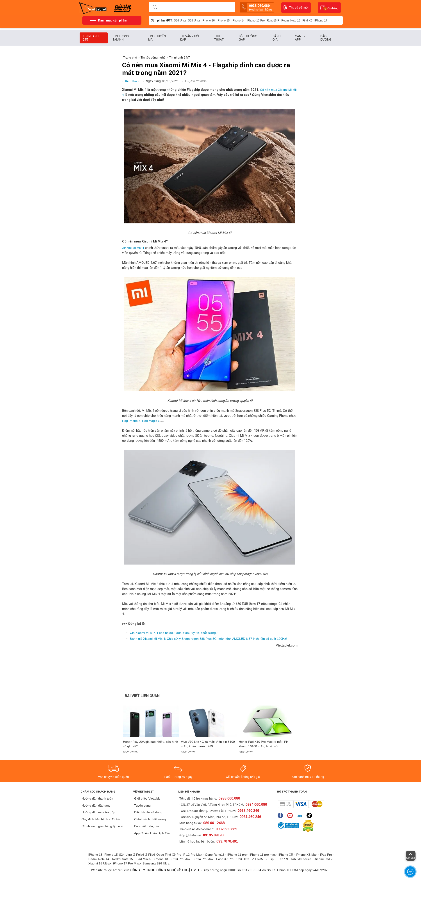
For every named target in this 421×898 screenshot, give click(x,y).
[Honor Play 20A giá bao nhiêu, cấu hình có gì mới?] (151, 721)
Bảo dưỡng (326, 38)
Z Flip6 (150, 854)
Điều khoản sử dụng (148, 812)
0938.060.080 (260, 7)
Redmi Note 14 (98, 859)
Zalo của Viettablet (300, 815)
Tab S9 (283, 859)
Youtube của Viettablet (291, 815)
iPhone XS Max (306, 854)
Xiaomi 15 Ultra (99, 863)
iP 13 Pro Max (180, 859)
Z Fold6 (138, 854)
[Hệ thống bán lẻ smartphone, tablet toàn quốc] (94, 7)
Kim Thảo (132, 81)
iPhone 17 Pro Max (126, 863)
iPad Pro (326, 854)
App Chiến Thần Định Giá (152, 833)
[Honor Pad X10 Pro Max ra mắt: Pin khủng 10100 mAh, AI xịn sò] (267, 721)
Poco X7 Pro (225, 859)
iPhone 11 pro (237, 854)
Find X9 (307, 20)
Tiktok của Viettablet (310, 815)
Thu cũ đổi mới (299, 7)
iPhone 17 (320, 20)
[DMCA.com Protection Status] (307, 826)
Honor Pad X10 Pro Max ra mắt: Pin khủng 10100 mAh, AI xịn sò (264, 744)
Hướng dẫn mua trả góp (98, 812)
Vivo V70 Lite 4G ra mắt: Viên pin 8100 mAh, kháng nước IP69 (208, 744)
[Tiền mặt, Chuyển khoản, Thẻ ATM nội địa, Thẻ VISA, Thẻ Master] (301, 804)
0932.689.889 (226, 829)
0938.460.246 (248, 810)
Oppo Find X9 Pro (168, 854)
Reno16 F (273, 20)
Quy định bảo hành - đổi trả (101, 819)
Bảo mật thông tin (146, 826)
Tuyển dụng (142, 805)
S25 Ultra (194, 20)
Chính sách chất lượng (150, 819)
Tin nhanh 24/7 (90, 38)
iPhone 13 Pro (256, 20)
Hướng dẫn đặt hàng (96, 805)
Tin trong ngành (121, 38)
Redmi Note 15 (290, 20)
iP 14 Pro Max (203, 859)
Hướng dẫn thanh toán (97, 798)
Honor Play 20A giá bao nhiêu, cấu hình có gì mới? (150, 744)
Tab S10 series (301, 859)
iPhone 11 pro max (263, 854)
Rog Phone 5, (131, 420)
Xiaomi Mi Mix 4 (133, 247)
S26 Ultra (180, 20)
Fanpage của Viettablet (281, 815)
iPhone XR (285, 854)
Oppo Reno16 (215, 854)
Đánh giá (276, 38)
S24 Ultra (125, 854)
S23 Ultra (242, 859)
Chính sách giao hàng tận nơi (102, 826)
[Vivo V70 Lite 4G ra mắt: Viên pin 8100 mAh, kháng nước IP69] (209, 721)
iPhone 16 (208, 20)
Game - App (300, 38)
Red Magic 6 (151, 420)
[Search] (154, 7)
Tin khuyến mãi (157, 38)
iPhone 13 (161, 859)
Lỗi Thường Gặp (248, 38)
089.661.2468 (214, 823)
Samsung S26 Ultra (156, 863)
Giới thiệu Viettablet (147, 798)
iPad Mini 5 (143, 859)
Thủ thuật (219, 38)
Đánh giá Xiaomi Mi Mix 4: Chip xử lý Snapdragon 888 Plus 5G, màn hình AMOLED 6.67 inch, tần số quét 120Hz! (208, 638)
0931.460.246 (250, 817)
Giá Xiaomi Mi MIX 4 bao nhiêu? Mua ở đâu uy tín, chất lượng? (174, 632)
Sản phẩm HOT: (162, 20)
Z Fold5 (257, 859)
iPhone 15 (223, 20)
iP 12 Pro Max (192, 854)
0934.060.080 (256, 804)
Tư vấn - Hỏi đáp (189, 38)
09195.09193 (213, 835)
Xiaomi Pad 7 (323, 859)
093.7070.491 (227, 841)
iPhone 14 (238, 20)
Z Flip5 (270, 859)
